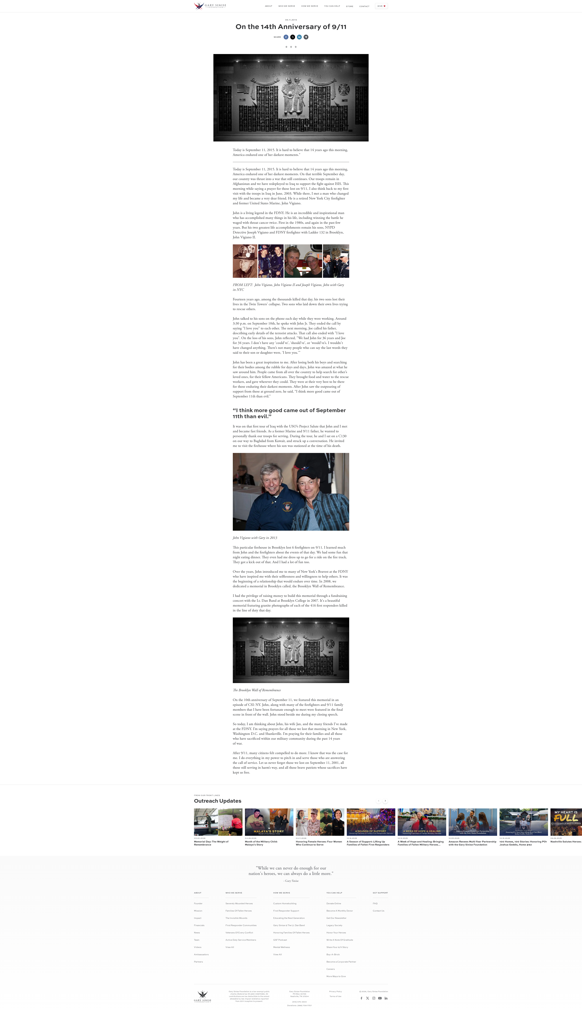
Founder (198, 903)
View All (230, 947)
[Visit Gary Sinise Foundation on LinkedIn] (386, 998)
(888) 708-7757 (304, 1005)
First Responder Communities (241, 925)
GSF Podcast (280, 939)
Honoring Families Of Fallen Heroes (291, 932)
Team (196, 939)
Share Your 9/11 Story (337, 947)
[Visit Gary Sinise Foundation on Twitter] (368, 998)
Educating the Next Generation (289, 918)
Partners (198, 961)
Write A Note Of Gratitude (339, 939)
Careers (330, 969)
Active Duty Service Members (241, 939)
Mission (198, 910)
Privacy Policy (335, 991)
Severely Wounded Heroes (239, 903)
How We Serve (309, 6)
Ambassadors (201, 954)
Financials (199, 925)
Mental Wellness (281, 947)
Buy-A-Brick (333, 954)
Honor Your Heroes (336, 932)
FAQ (375, 903)
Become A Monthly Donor (339, 910)
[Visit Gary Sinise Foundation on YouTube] (380, 998)
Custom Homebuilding (284, 903)
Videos (197, 947)
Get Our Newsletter (336, 918)
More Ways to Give (336, 976)
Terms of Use (335, 996)
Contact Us (378, 910)
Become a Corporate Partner (341, 961)
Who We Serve (286, 6)
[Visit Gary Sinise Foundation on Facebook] (361, 998)
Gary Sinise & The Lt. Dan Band (289, 925)
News (197, 932)
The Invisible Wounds (236, 918)
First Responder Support (286, 910)
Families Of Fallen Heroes (239, 910)
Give (380, 6)
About (268, 6)
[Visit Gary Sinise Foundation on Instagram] (374, 998)
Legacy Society (334, 925)
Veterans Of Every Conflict (239, 932)
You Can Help (332, 6)
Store (349, 6)
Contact (364, 6)
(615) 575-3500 (299, 1001)
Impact (197, 918)
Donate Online (333, 903)
